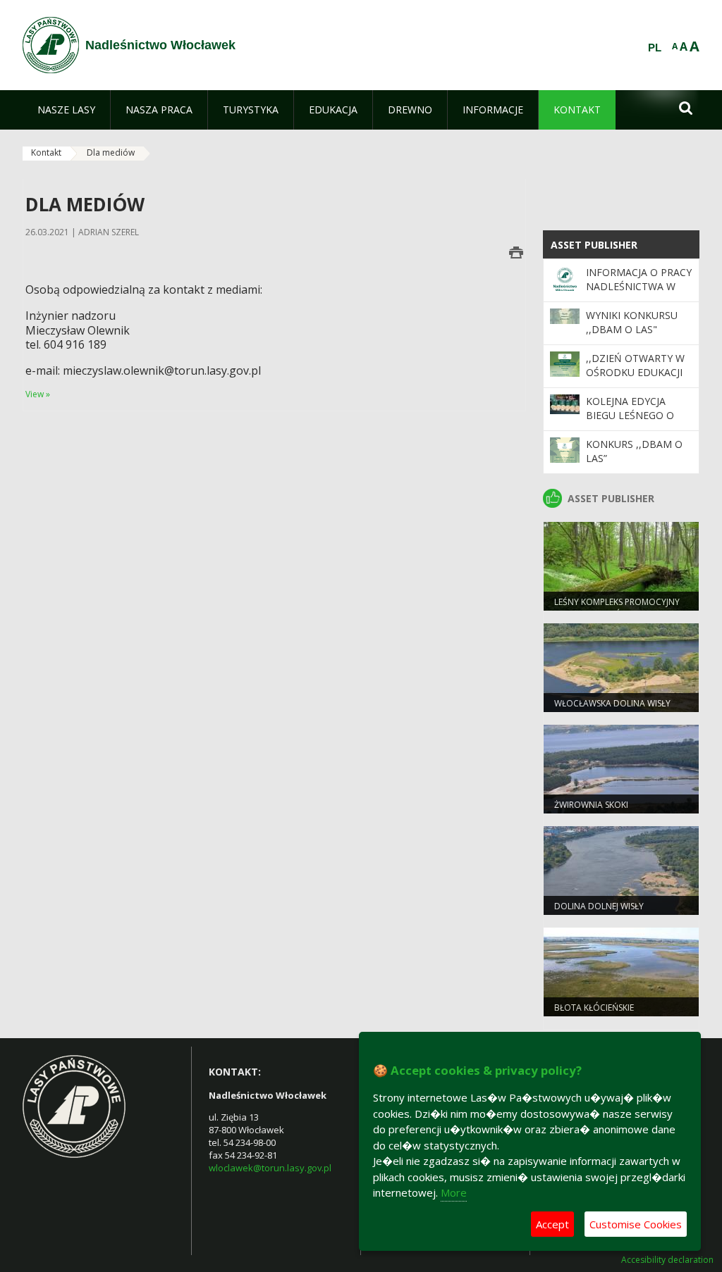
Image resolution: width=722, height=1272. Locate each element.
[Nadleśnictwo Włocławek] (51, 45)
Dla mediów (111, 152)
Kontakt (46, 152)
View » (37, 394)
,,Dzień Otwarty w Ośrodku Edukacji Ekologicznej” (635, 372)
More (454, 1192)
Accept (552, 1224)
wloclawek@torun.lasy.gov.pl (270, 1167)
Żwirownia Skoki (591, 805)
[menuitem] (66, 110)
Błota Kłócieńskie (594, 1008)
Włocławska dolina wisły (612, 703)
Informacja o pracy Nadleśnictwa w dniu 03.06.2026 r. (639, 287)
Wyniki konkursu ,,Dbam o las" (632, 322)
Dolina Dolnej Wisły (599, 906)
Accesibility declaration (667, 1260)
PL (654, 48)
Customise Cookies (635, 1224)
